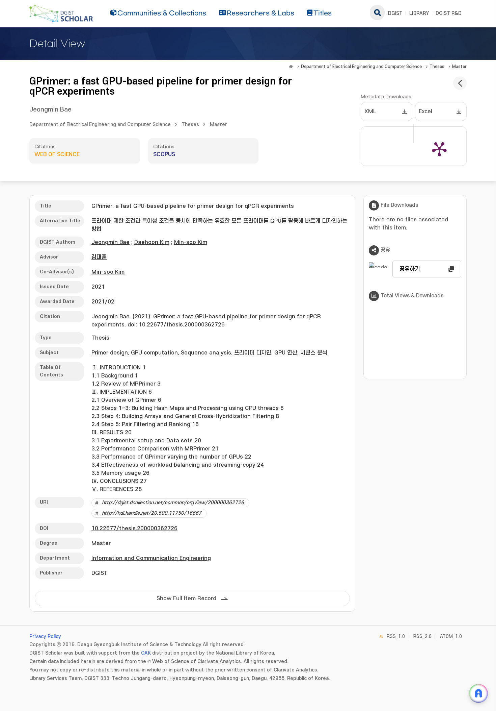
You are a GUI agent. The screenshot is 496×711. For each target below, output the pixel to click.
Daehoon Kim (151, 242)
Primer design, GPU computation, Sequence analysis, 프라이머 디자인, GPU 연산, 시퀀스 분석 (209, 353)
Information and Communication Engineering (151, 558)
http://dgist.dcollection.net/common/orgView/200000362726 (173, 503)
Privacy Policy (45, 636)
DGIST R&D (449, 13)
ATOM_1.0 (451, 636)
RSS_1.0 (396, 636)
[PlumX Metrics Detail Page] (439, 149)
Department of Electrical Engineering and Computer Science (361, 66)
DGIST (395, 13)
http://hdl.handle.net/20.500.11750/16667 (151, 513)
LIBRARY (419, 13)
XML (370, 111)
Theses (437, 66)
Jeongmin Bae (50, 109)
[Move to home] (290, 66)
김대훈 (99, 257)
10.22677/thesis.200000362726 (134, 528)
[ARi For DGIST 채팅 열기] (478, 693)
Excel (425, 111)
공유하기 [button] (409, 269)
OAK (146, 653)
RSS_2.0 (422, 636)
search (377, 12)
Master (459, 66)
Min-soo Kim (190, 242)
